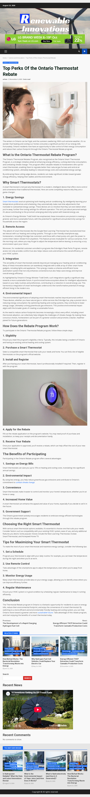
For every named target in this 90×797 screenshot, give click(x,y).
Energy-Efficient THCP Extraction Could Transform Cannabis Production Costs (70, 623)
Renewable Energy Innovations (14, 651)
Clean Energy (9, 648)
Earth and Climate (10, 763)
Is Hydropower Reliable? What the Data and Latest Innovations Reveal (13, 761)
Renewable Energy (39, 648)
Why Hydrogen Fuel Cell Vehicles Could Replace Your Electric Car (45, 646)
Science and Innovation (10, 62)
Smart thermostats (10, 201)
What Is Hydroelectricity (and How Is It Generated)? (56, 761)
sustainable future (45, 612)
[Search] (79, 51)
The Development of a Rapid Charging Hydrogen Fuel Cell (20, 623)
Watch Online (84, 51)
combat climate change (25, 482)
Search (6, 674)
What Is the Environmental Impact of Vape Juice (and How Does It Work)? (34, 761)
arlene (5, 79)
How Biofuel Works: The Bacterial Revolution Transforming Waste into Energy (16, 646)
